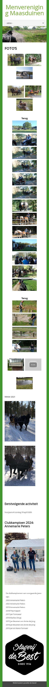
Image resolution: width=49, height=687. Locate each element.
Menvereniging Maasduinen (24, 10)
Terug (25, 118)
